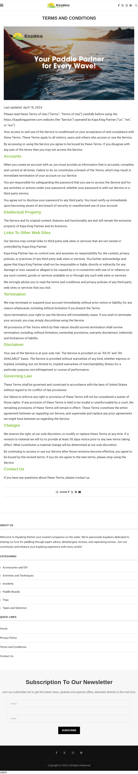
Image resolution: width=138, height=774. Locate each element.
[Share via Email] (79, 492)
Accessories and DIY (15, 567)
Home (3, 628)
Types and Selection (15, 608)
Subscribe (69, 730)
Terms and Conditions (13, 647)
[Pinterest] (131, 5)
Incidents (8, 583)
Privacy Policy (8, 637)
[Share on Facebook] (68, 492)
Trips (6, 600)
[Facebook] (118, 5)
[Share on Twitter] (72, 492)
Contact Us (6, 656)
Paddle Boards (11, 591)
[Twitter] (122, 5)
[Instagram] (127, 5)
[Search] (136, 5)
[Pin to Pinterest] (76, 492)
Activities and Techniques (18, 575)
